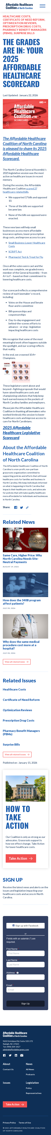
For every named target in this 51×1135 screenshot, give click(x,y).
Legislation (32, 1082)
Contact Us (8, 1069)
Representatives (34, 1093)
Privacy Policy (9, 1123)
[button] (42, 6)
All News (30, 1069)
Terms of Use (25, 1123)
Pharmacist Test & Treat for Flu (25, 257)
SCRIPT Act (15, 251)
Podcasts (30, 1074)
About (6, 1064)
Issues (6, 1082)
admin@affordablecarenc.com (16, 1049)
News (29, 1064)
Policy (29, 1088)
